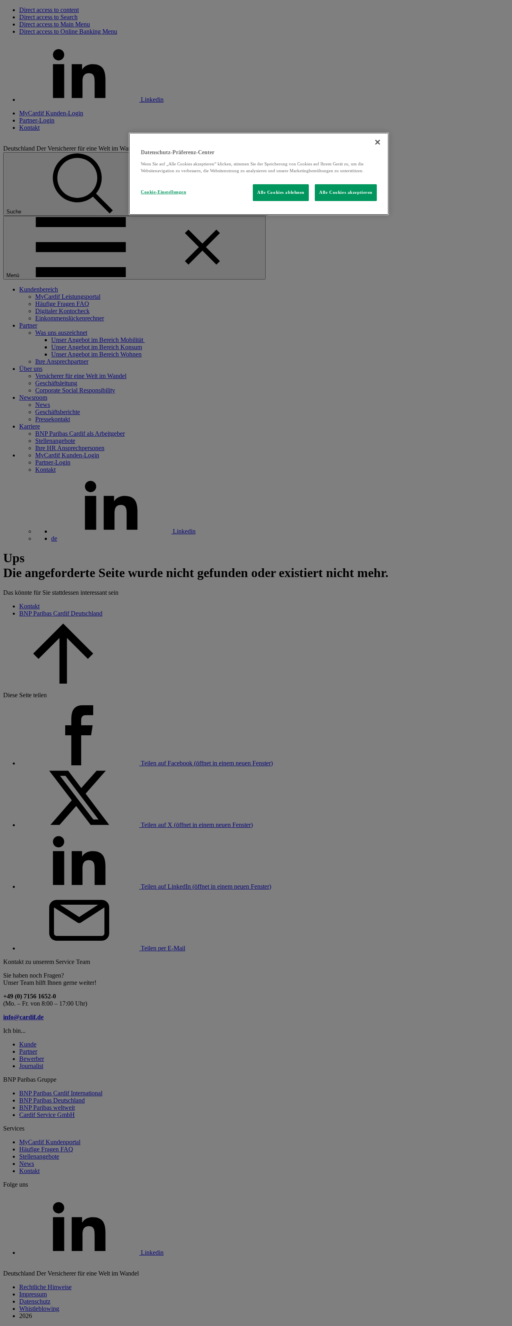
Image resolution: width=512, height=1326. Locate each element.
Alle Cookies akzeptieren (345, 192)
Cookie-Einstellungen (163, 191)
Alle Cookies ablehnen (280, 192)
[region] (259, 174)
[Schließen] (377, 142)
